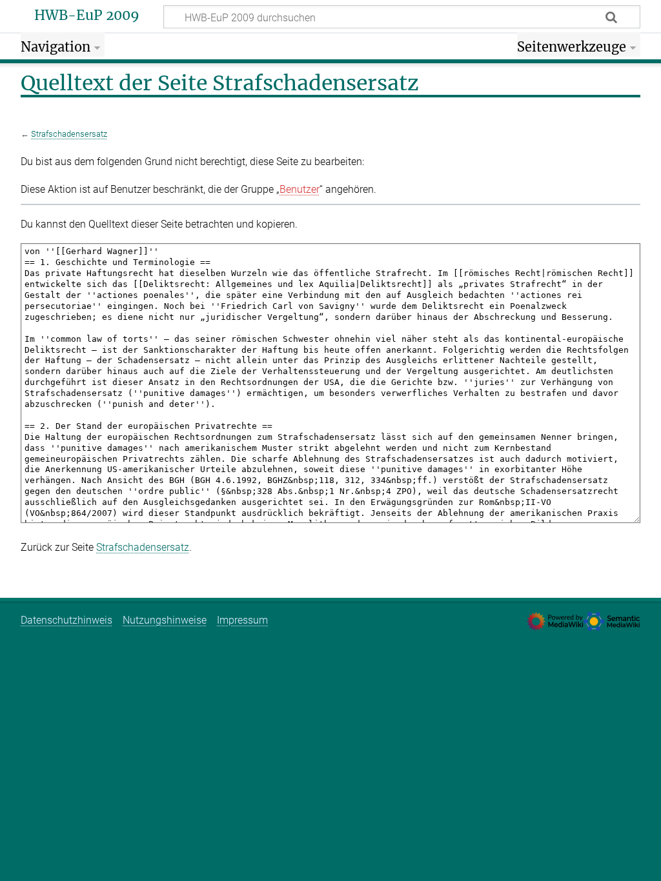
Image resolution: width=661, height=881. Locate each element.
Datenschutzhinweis (66, 620)
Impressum (242, 620)
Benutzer (300, 189)
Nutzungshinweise (165, 620)
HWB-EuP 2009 (86, 15)
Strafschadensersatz (69, 134)
